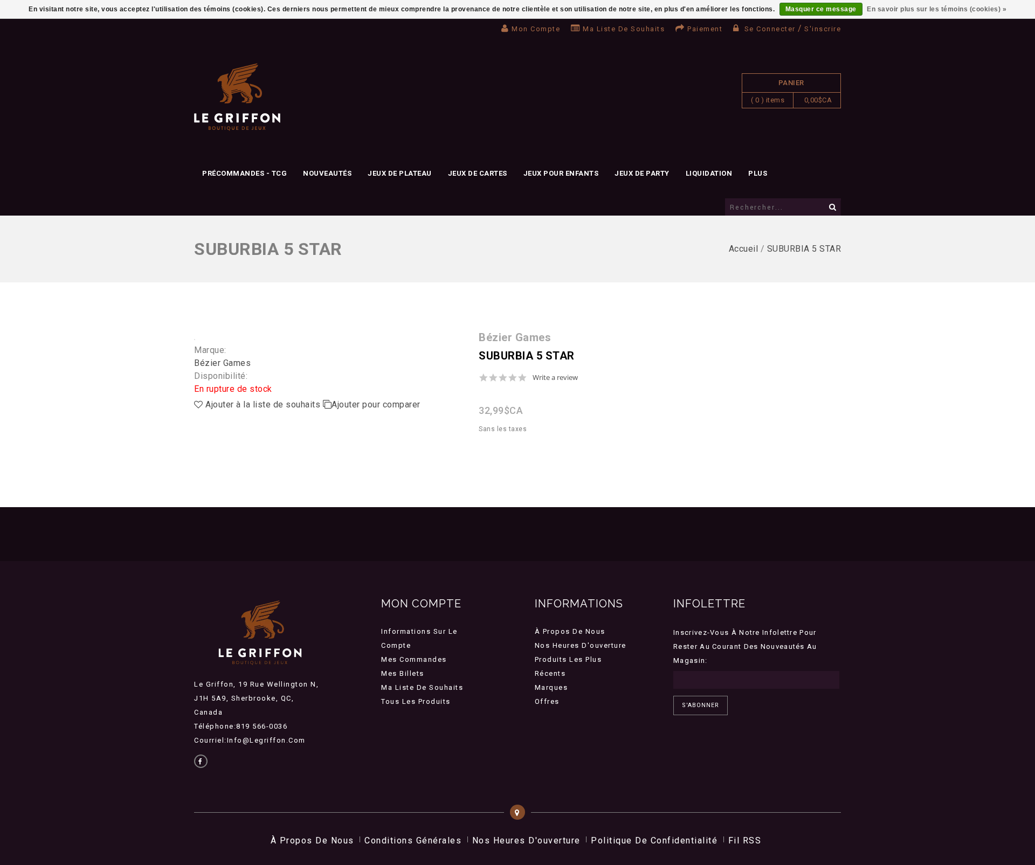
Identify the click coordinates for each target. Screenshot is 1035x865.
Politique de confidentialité (654, 840)
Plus (757, 173)
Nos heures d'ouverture (580, 645)
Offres (547, 701)
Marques (551, 687)
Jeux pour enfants (561, 173)
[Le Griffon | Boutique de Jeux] (237, 97)
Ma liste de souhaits (624, 29)
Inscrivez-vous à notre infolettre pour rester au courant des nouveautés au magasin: (745, 646)
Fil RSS (745, 840)
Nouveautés (327, 173)
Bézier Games (222, 363)
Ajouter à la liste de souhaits (263, 404)
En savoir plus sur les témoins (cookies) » (936, 9)
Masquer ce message (821, 9)
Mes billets (402, 673)
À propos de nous (570, 631)
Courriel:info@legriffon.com (250, 740)
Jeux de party (642, 173)
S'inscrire (822, 29)
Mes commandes (414, 659)
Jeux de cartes (477, 173)
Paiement (704, 29)
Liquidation (709, 173)
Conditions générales (412, 840)
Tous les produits (416, 701)
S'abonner (700, 705)
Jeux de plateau (400, 173)
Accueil (743, 249)
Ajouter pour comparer (376, 404)
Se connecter (770, 29)
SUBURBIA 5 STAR (804, 249)
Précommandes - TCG (244, 173)
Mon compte (536, 29)
